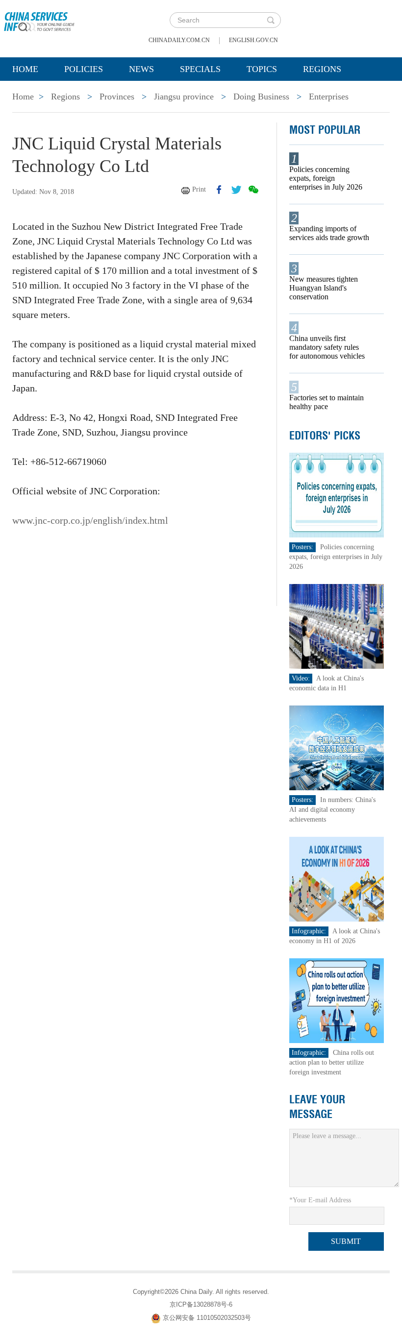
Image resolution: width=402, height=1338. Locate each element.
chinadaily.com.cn (179, 40)
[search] (270, 20)
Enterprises (329, 96)
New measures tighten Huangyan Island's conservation (323, 288)
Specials (200, 69)
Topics (262, 69)
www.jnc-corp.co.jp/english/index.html (90, 520)
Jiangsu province (184, 96)
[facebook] (219, 190)
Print (199, 189)
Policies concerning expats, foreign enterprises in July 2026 (325, 178)
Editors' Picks (324, 435)
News (141, 69)
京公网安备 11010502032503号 (207, 1317)
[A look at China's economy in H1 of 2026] (336, 878)
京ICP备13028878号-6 (201, 1304)
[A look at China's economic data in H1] (336, 626)
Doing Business (261, 96)
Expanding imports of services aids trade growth (329, 233)
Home (25, 69)
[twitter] (236, 190)
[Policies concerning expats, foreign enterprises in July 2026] (336, 494)
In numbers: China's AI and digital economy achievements (332, 809)
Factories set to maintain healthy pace (326, 402)
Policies (83, 69)
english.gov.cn (253, 40)
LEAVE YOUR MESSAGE (317, 1106)
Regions (322, 69)
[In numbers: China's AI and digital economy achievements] (336, 747)
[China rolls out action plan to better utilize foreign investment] (336, 1000)
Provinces (117, 96)
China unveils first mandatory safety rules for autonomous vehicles (327, 347)
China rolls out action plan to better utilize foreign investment (331, 1062)
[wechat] (253, 190)
